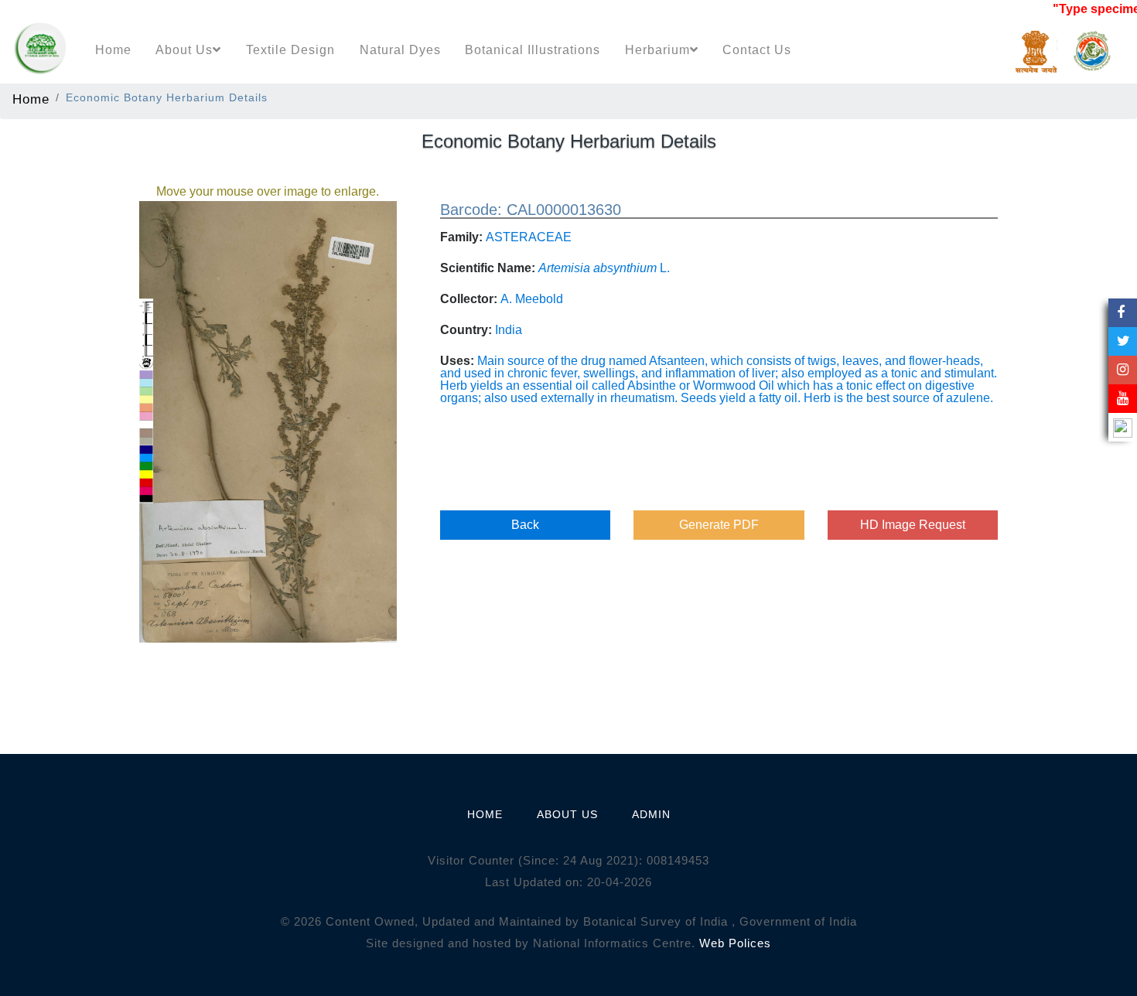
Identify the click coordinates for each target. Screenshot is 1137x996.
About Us (184, 49)
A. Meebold (531, 298)
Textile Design (290, 49)
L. (604, 268)
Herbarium (657, 49)
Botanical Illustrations (532, 49)
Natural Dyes (400, 49)
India (508, 329)
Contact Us (756, 49)
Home (113, 49)
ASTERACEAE (529, 237)
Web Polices (735, 943)
